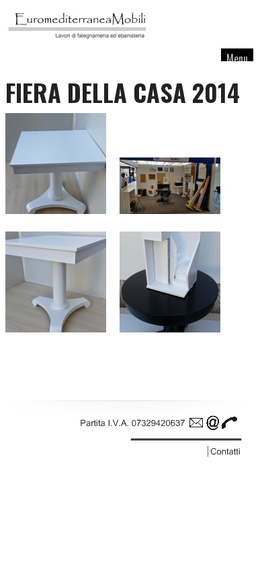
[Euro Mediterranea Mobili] (79, 42)
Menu (237, 58)
